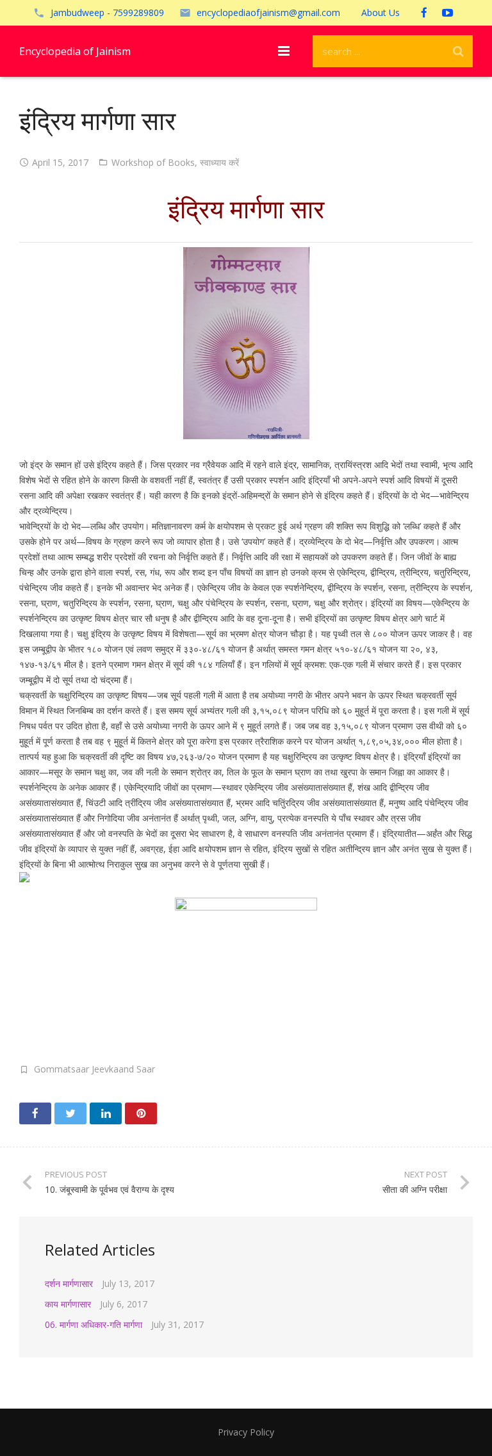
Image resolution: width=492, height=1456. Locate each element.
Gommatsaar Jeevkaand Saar (94, 1069)
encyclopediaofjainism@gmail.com (268, 12)
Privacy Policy (246, 1432)
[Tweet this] (70, 1113)
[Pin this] (141, 1113)
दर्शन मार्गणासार (69, 1283)
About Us (380, 12)
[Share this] (35, 1113)
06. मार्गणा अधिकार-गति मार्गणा (93, 1324)
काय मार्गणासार (68, 1304)
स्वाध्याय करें (219, 162)
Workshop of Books (153, 162)
